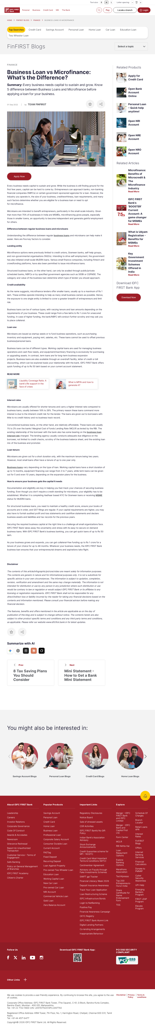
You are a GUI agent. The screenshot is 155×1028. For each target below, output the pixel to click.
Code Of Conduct (16, 830)
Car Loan (110, 29)
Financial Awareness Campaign (95, 911)
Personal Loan (76, 29)
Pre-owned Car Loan (53, 887)
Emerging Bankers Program (139, 892)
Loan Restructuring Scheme (93, 894)
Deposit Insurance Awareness (94, 885)
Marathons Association (121, 870)
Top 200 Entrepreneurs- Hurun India (123, 883)
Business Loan (50, 830)
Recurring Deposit (52, 861)
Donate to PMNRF (140, 869)
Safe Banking (13, 862)
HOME (9, 20)
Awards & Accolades (17, 835)
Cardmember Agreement (92, 865)
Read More (133, 191)
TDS (118, 905)
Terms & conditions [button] (141, 996)
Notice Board (86, 817)
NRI (57, 10)
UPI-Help (139, 885)
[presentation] (9, 756)
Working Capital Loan (53, 878)
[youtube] (32, 958)
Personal (26, 10)
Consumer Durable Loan (55, 843)
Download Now (129, 297)
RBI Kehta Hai (122, 846)
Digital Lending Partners (91, 924)
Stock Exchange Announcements (88, 845)
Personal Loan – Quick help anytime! (137, 108)
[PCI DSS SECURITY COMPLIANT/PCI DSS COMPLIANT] (127, 960)
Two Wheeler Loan (19, 35)
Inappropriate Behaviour (91, 933)
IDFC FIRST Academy (17, 873)
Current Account (51, 848)
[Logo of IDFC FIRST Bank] (12, 10)
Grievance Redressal (17, 843)
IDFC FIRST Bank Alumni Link (94, 920)
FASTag (47, 852)
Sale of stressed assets (91, 821)
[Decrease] (132, 2)
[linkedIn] (23, 958)
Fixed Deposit (50, 857)
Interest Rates (139, 835)
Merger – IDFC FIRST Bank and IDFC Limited (123, 817)
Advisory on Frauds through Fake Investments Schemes (93, 870)
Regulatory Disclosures (91, 813)
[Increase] (140, 2)
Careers (11, 817)
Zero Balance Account (54, 905)
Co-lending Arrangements (92, 929)
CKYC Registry (87, 916)
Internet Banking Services (139, 855)
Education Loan (128, 29)
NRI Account (49, 892)
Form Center (122, 837)
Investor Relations (16, 821)
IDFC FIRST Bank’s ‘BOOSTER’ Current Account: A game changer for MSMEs (137, 210)
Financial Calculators (140, 862)
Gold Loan (48, 900)
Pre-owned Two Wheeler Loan (58, 870)
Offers (138, 847)
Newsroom (12, 839)
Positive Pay (86, 907)
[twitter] (15, 957)
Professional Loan (52, 835)
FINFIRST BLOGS (22, 20)
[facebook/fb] (8, 958)
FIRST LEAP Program (141, 900)
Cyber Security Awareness (140, 878)
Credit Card (48, 10)
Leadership (12, 813)
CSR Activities (87, 826)
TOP (145, 797)
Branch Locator (139, 821)
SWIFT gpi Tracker (89, 876)
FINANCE (36, 20)
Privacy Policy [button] (131, 996)
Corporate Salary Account (56, 839)
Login (145, 10)
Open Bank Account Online (135, 92)
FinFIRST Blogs (139, 842)
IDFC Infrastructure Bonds (93, 898)
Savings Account (55, 29)
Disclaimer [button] (121, 995)
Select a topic (126, 46)
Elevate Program (139, 907)
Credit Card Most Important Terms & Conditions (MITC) (93, 859)
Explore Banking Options (120, 862)
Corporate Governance (18, 826)
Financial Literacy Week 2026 (94, 881)
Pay (108, 10)
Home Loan (95, 29)
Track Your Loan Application (93, 889)
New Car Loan (50, 883)
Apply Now (19, 176)
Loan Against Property (54, 865)
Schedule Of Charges (141, 814)
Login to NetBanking (90, 903)
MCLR (119, 841)
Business (36, 10)
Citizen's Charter (15, 877)
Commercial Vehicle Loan (55, 896)
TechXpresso (122, 876)
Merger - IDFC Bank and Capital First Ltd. (123, 829)
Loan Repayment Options (121, 853)
